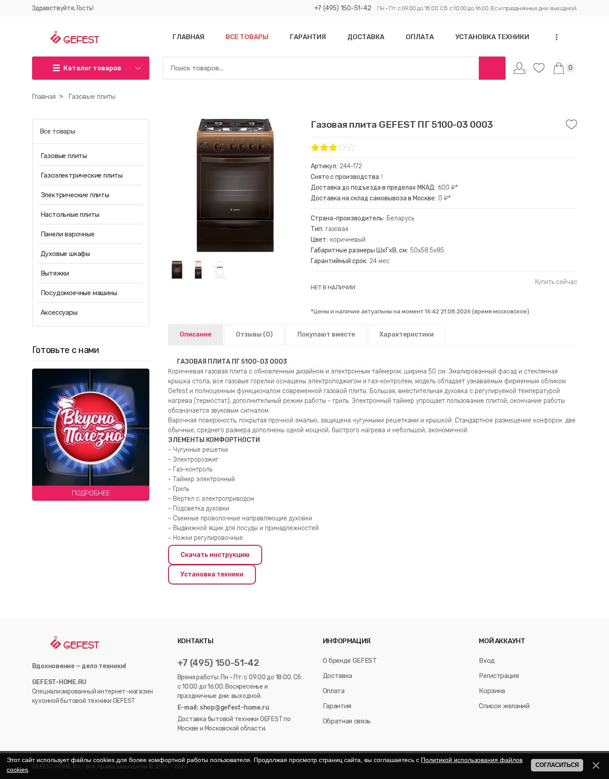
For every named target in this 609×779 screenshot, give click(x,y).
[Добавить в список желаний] (571, 124)
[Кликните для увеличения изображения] (235, 185)
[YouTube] (46, 719)
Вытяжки (55, 273)
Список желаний (504, 706)
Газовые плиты (64, 156)
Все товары (57, 131)
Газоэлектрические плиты (82, 175)
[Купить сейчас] (556, 282)
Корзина (492, 691)
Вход (487, 661)
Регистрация (498, 676)
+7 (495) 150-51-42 (342, 8)
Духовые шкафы (65, 254)
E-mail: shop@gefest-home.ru (223, 707)
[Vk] (36, 719)
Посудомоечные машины (79, 293)
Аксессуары (59, 312)
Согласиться (557, 765)
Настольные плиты (70, 215)
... (553, 37)
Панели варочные (68, 234)
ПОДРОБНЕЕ (91, 493)
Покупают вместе (326, 334)
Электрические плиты (75, 195)
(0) (254, 334)
